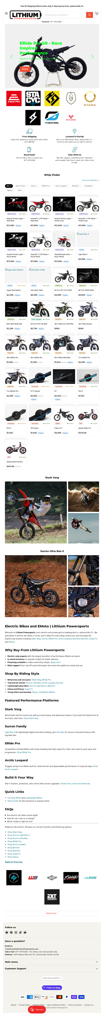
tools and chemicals (81, 783)
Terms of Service (75, 1005)
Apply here (55, 662)
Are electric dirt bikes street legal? (22, 815)
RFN (20, 190)
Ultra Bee (60, 732)
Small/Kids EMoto (47, 692)
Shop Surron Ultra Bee (17, 838)
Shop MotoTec (13, 850)
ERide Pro (46, 186)
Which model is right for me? (20, 821)
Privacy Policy (24, 1005)
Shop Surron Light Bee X (18, 835)
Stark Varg (35, 638)
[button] (11, 56)
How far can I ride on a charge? (21, 818)
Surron (34, 186)
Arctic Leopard (61, 186)
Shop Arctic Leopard (16, 844)
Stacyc (12, 642)
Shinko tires (65, 783)
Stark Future (21, 186)
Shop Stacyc (13, 857)
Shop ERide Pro (24, 752)
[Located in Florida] (74, 136)
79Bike (10, 190)
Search (13, 1005)
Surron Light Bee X (38, 686)
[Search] (89, 15)
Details (25, 69)
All (9, 186)
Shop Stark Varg (31, 718)
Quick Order (12, 801)
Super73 (93, 638)
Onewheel (89, 186)
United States (50, 978)
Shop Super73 (14, 854)
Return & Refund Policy (56, 1005)
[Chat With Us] (74, 155)
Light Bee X (10, 732)
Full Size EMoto (14, 798)
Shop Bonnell (13, 847)
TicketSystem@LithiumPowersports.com (21, 949)
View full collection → (90, 180)
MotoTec (76, 186)
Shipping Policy (39, 1005)
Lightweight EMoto (34, 798)
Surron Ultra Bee (33, 683)
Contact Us (88, 1005)
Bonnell (76, 638)
